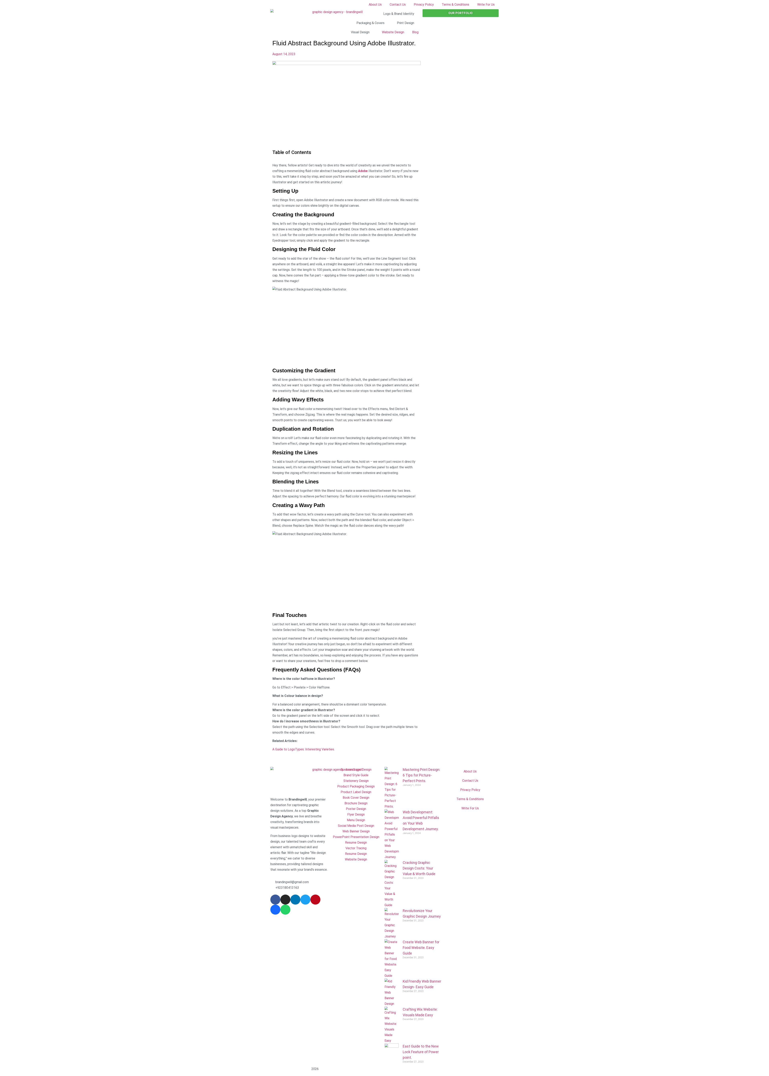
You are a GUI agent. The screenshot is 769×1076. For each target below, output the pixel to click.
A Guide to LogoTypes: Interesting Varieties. (303, 749)
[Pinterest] (315, 900)
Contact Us (398, 4)
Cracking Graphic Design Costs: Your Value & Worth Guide (419, 868)
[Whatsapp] (285, 910)
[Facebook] (275, 900)
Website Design (393, 32)
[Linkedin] (295, 900)
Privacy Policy (424, 4)
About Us (375, 4)
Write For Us (486, 4)
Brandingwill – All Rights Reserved (290, 1069)
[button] (346, 729)
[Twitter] (305, 900)
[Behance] (275, 910)
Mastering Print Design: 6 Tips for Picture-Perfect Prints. (421, 775)
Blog (415, 32)
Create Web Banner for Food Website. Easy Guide (421, 947)
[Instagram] (285, 900)
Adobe (363, 171)
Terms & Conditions (455, 4)
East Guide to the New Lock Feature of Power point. (421, 1052)
